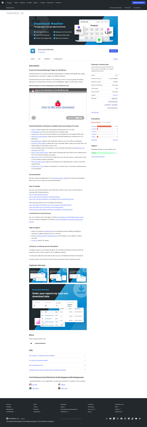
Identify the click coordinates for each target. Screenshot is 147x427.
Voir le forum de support (98, 156)
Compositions (36, 411)
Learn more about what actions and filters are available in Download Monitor (51, 209)
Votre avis (94, 140)
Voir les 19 (115, 95)
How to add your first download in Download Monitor (44, 197)
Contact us (34, 240)
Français (23, 418)
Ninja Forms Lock (36, 157)
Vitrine (35, 404)
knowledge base (48, 231)
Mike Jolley (64, 388)
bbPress (118, 409)
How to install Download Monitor (38, 194)
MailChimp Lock (79, 148)
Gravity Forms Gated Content (39, 152)
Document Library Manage (38, 143)
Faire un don (92, 409)
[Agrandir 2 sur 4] (65, 270)
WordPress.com (119, 404)
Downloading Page (36, 132)
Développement (58, 59)
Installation (47, 59)
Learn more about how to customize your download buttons (46, 207)
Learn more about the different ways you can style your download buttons (50, 205)
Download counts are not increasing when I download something (47, 370)
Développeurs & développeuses (69, 409)
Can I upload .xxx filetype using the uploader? (42, 355)
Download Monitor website (60, 178)
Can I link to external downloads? (38, 360)
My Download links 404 (36, 365)
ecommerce (107, 104)
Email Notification (36, 141)
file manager (114, 104)
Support (115, 59)
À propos (8, 404)
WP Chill (42, 52)
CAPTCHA (41, 150)
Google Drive (35, 134)
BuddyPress (119, 411)
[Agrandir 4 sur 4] (85, 286)
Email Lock (34, 150)
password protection (112, 108)
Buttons (33, 129)
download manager (112, 101)
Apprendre (63, 404)
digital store (114, 98)
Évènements (91, 406)
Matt (117, 406)
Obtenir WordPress (138, 2)
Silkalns (63, 384)
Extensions (36, 409)
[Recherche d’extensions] (22, 13)
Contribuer (90, 404)
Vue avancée (95, 112)
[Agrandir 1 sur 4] (45, 270)
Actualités (8, 406)
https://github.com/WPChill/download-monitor (71, 217)
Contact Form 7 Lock (37, 166)
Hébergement (9, 409)
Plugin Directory (10, 7)
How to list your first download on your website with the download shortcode (51, 199)
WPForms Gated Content (38, 162)
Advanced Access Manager (39, 136)
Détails (33, 59)
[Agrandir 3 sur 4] (85, 270)
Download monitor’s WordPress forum (46, 236)
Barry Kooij (35, 388)
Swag (90, 411)
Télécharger (113, 51)
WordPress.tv (65, 411)
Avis (39, 59)
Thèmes (35, 406)
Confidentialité (10, 411)
